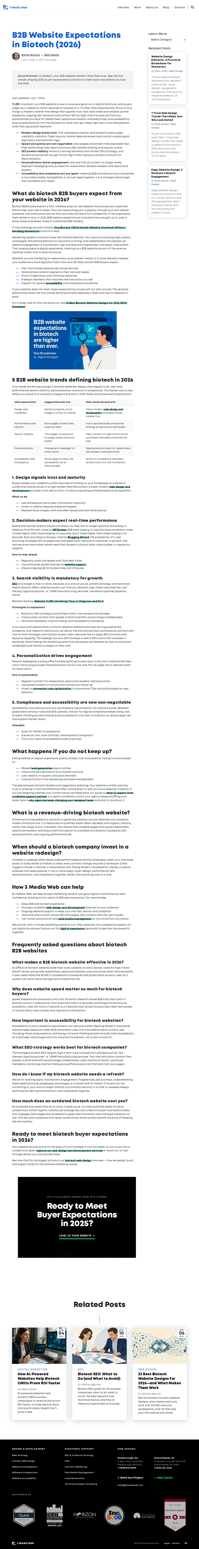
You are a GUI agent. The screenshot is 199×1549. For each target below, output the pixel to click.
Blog (166, 8)
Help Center (163, 1478)
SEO (14, 584)
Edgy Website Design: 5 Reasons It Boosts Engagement (167, 173)
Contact (179, 8)
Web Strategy (20, 1455)
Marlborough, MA (128, 1458)
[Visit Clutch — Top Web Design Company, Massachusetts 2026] (24, 1515)
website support (75, 565)
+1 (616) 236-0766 (163, 1468)
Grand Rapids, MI (164, 1458)
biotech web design (78, 1161)
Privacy (176, 1543)
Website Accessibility (24, 1478)
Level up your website (77, 1236)
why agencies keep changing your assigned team (61, 800)
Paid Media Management (79, 1473)
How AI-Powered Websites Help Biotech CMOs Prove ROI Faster (39, 1379)
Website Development (24, 1467)
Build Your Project (130, 1478)
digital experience (72, 929)
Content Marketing (76, 1467)
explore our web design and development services (69, 1151)
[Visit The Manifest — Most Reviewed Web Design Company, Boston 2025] (175, 1515)
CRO (67, 1461)
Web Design (51, 55)
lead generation (42, 768)
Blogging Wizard (78, 537)
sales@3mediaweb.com (130, 1485)
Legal (167, 1543)
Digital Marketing (33, 1370)
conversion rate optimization (52, 689)
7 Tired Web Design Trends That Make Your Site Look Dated (167, 116)
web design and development (65, 908)
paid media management (75, 919)
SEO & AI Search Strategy (79, 1455)
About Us (152, 8)
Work (137, 8)
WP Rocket (60, 530)
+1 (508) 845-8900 (127, 1468)
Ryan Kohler (162, 124)
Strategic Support (79, 1449)
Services (123, 8)
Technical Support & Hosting (81, 1484)
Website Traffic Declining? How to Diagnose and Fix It (69, 601)
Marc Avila (161, 71)
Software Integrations (24, 1473)
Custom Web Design (23, 1461)
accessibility (54, 283)
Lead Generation (74, 1478)
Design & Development (28, 1449)
